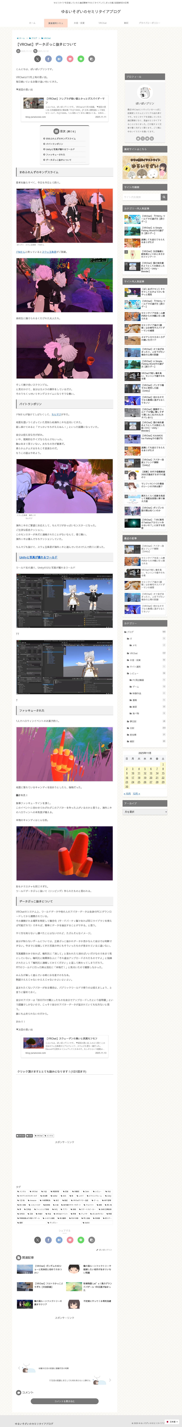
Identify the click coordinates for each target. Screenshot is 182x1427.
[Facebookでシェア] (48, 58)
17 (133, 777)
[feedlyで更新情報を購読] (147, 138)
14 (157, 773)
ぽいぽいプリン (145, 103)
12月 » (136, 793)
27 (151, 782)
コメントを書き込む (64, 1401)
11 (139, 773)
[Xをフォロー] (143, 138)
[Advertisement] (64, 1163)
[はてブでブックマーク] (59, 58)
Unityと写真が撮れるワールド (60, 149)
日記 (30, 1136)
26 (145, 782)
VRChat (22, 1136)
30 (127, 786)
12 (145, 773)
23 (127, 782)
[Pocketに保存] (70, 58)
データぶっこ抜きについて (59, 159)
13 (151, 773)
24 (133, 782)
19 (145, 777)
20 (151, 777)
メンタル (50, 1136)
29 (163, 782)
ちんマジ (56, 414)
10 (133, 773)
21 (157, 777)
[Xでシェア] (37, 58)
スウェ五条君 (49, 252)
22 (163, 777)
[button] (91, 58)
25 (139, 782)
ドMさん (20, 252)
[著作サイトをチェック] (138, 138)
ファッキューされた (55, 154)
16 (127, 777)
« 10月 (127, 793)
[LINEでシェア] (81, 58)
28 (157, 782)
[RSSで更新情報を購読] (152, 138)
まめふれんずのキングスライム (61, 138)
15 (163, 773)
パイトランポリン (54, 143)
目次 (63, 131)
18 (139, 777)
